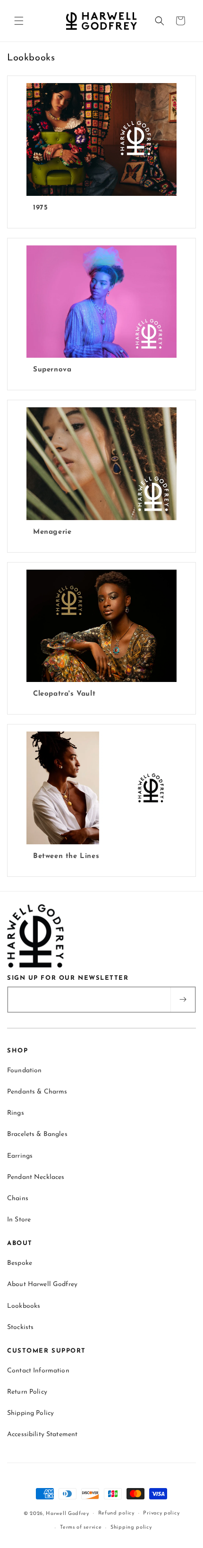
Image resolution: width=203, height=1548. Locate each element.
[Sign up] (182, 999)
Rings (15, 1113)
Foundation (24, 1070)
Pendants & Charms (37, 1091)
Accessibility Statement (42, 1434)
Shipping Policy (30, 1413)
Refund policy (116, 1513)
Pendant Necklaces (35, 1177)
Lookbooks (23, 1306)
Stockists (20, 1327)
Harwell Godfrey (67, 1513)
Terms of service (81, 1527)
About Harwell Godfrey (42, 1284)
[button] (18, 20)
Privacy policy (161, 1513)
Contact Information (38, 1370)
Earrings (20, 1156)
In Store (19, 1219)
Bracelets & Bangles (37, 1134)
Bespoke (19, 1263)
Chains (17, 1198)
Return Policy (27, 1392)
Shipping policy (131, 1527)
